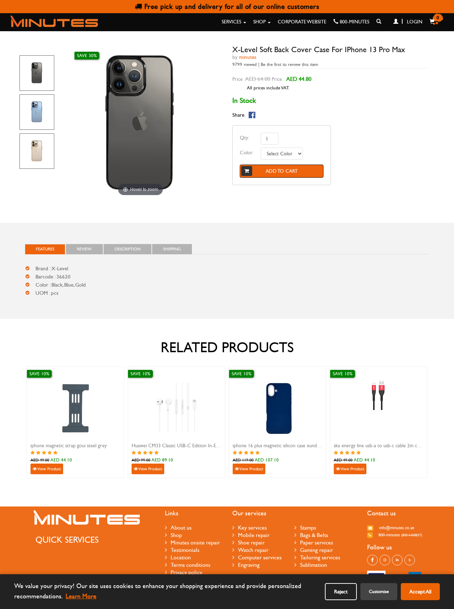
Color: (247, 152)
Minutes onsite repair (195, 542)
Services (232, 22)
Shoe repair (251, 542)
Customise (379, 591)
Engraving (249, 564)
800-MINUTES (353, 22)
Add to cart (282, 171)
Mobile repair (254, 535)
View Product (49, 468)
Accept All (420, 591)
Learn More (81, 596)
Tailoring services (320, 557)
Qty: (244, 137)
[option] (37, 73)
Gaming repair (316, 550)
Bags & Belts (314, 535)
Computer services (260, 557)
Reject (341, 591)
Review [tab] (84, 249)
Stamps (308, 527)
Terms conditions (190, 564)
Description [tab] (127, 249)
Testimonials (185, 550)
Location (181, 557)
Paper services (316, 542)
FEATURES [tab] (45, 249)
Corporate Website (302, 22)
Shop (260, 22)
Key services (252, 527)
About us (181, 527)
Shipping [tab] (172, 249)
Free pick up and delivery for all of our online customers (230, 6)
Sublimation (313, 564)
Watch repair (253, 550)
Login (413, 22)
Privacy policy (186, 572)
